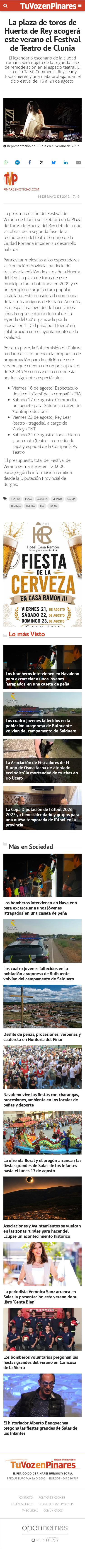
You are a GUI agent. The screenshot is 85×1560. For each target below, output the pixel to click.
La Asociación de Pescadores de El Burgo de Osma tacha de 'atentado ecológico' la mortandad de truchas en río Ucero (42, 770)
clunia (71, 498)
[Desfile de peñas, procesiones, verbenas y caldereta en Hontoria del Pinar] (42, 1006)
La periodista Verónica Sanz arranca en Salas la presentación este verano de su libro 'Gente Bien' (40, 1297)
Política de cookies (52, 1497)
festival (16, 505)
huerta (30, 505)
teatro (15, 498)
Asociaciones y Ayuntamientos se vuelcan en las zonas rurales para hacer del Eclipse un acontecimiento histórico (42, 1231)
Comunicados (53, 1510)
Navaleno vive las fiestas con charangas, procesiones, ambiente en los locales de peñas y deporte (41, 1100)
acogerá (42, 498)
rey (42, 505)
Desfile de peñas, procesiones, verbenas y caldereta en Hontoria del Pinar (42, 1036)
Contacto (26, 1497)
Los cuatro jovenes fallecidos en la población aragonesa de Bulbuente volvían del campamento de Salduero (41, 726)
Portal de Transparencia (56, 1504)
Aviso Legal (30, 1510)
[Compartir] (5, 162)
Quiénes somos (22, 1504)
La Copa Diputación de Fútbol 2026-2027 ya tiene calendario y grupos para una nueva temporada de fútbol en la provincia (42, 817)
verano (57, 498)
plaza (28, 498)
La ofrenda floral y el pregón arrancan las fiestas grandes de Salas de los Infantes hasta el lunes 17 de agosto (42, 1165)
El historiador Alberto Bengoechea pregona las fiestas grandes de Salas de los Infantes (40, 1428)
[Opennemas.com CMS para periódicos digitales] (45, 1533)
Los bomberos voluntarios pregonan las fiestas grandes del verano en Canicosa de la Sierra (40, 1362)
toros (53, 505)
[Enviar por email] (78, 162)
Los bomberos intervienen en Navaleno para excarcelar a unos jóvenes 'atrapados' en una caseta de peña (42, 679)
